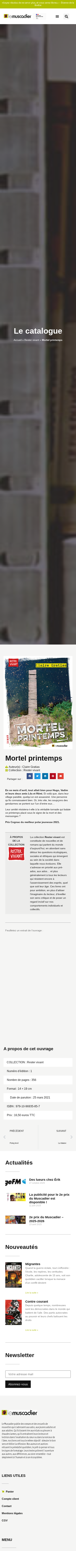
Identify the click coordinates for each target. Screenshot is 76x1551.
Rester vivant (31, 340)
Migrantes (32, 1264)
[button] (57, 16)
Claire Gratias (31, 767)
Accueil (18, 340)
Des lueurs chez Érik (44, 1179)
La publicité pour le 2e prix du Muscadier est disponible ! (49, 1198)
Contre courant (36, 1301)
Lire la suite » (31, 1293)
